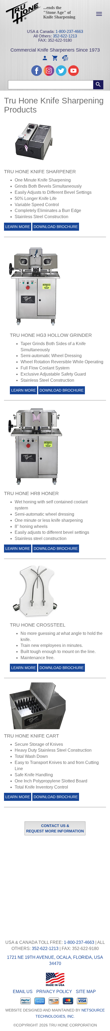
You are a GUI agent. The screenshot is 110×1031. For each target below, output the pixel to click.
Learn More (17, 227)
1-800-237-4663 (69, 31)
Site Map (86, 991)
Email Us (23, 991)
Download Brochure (56, 227)
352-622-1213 (65, 36)
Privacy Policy (54, 991)
